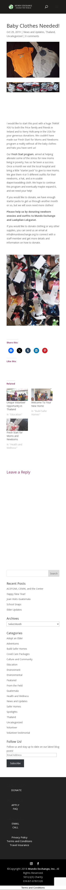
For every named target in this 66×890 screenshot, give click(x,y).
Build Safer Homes (17, 648)
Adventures (13, 643)
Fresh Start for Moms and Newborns (15, 436)
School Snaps (14, 604)
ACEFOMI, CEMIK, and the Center (25, 588)
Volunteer (12, 727)
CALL (15, 827)
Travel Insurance (19, 845)
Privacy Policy (19, 837)
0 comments (32, 36)
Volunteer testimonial (18, 732)
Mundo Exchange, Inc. (41, 868)
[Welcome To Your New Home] (42, 395)
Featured (11, 680)
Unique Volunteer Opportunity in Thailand (16, 406)
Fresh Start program (22, 154)
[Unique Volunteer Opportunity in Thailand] (17, 395)
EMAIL (15, 823)
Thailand (50, 32)
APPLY (15, 805)
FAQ (15, 808)
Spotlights (12, 711)
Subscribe (15, 763)
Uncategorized (15, 36)
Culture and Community (19, 659)
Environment (13, 669)
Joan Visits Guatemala (18, 599)
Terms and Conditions (19, 841)
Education (12, 664)
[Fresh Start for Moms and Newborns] (17, 425)
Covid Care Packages (18, 654)
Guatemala (13, 690)
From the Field (15, 685)
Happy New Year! (16, 594)
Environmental (14, 675)
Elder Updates (14, 609)
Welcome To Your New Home (41, 404)
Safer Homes (14, 706)
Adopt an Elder (15, 638)
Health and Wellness (18, 696)
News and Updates (33, 32)
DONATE (16, 790)
